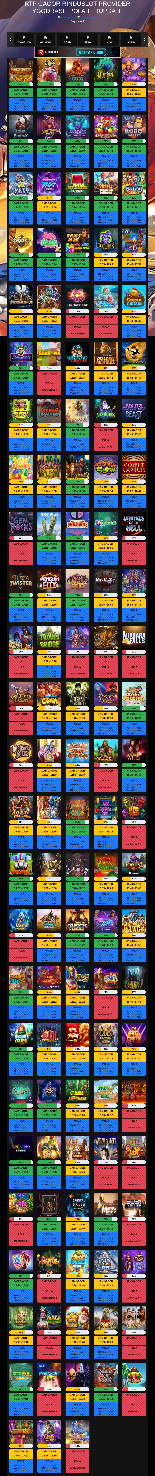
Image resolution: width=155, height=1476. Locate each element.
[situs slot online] (77, 52)
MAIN (21, 72)
